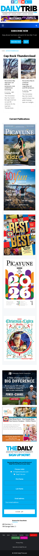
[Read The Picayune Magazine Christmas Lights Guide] (19, 338)
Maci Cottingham (9, 93)
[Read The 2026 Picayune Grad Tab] (19, 284)
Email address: (19, 498)
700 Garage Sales (8, 526)
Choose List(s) (19, 469)
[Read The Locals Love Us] (19, 234)
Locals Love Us (33, 535)
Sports (8, 535)
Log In (26, 42)
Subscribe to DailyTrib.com (19, 547)
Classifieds (21, 535)
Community (14, 535)
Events (27, 535)
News (4, 535)
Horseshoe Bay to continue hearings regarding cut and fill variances (28, 84)
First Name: (19, 479)
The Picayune (24, 537)
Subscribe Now (15, 42)
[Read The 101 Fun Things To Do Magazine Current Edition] (19, 190)
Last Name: (19, 489)
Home (3, 50)
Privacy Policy (19, 542)
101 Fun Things (15, 537)
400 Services (6, 524)
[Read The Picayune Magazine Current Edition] (19, 145)
